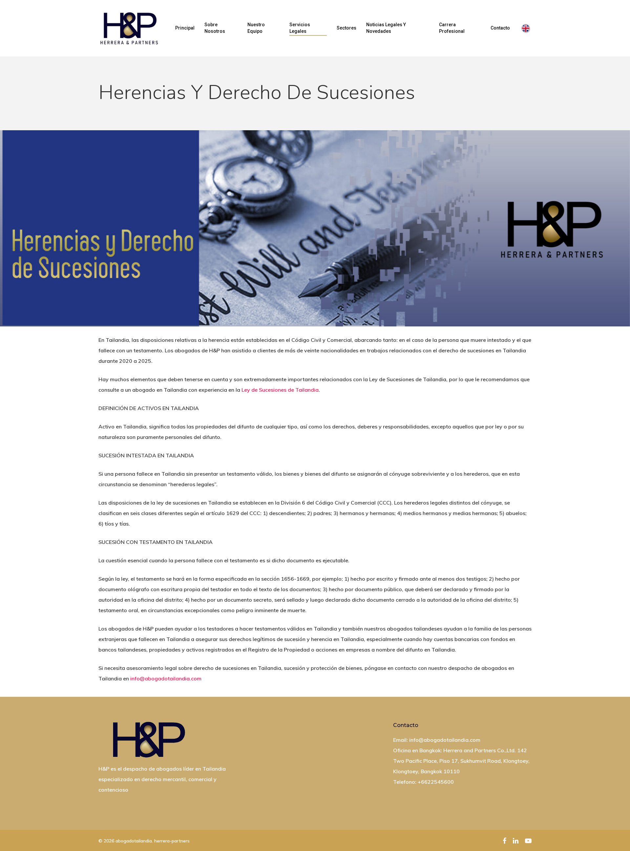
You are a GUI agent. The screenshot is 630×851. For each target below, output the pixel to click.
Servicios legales (299, 28)
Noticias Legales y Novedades (386, 28)
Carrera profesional (452, 28)
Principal (185, 28)
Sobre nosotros (214, 28)
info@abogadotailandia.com (165, 678)
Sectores (346, 28)
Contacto (500, 28)
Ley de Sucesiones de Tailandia (280, 389)
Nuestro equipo (256, 28)
